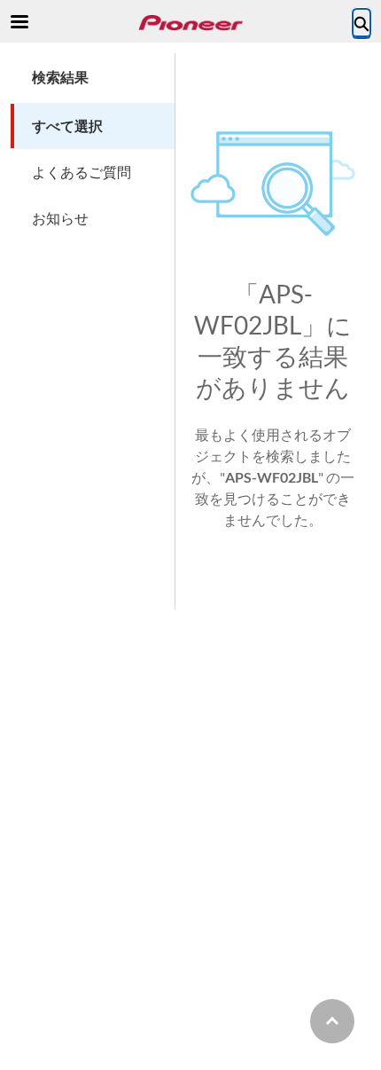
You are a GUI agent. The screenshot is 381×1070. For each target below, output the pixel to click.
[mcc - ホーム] (190, 22)
